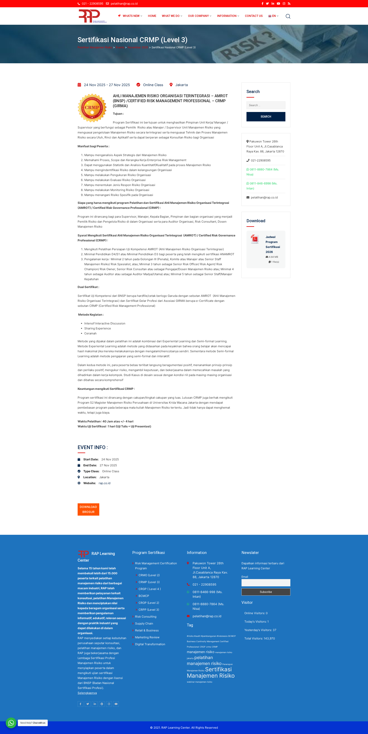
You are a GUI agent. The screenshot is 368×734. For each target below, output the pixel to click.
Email (245, 576)
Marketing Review (147, 637)
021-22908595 (261, 160)
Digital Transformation (150, 644)
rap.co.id (104, 483)
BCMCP (144, 596)
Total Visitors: (254, 638)
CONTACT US (254, 16)
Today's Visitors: (255, 621)
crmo (208, 647)
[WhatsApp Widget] (11, 723)
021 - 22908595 (92, 3)
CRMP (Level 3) (149, 582)
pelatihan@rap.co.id (124, 3)
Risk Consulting (145, 616)
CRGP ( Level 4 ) (150, 589)
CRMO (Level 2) (149, 575)
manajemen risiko (200, 652)
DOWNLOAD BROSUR (88, 509)
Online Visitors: (255, 613)
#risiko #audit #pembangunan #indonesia (207, 636)
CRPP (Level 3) (149, 609)
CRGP (202, 647)
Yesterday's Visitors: (258, 630)
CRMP (215, 647)
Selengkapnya (87, 693)
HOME (152, 16)
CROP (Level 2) (149, 603)
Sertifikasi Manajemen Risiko (211, 672)
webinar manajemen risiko (199, 682)
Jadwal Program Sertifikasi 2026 (273, 244)
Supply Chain (144, 623)
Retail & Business (147, 630)
